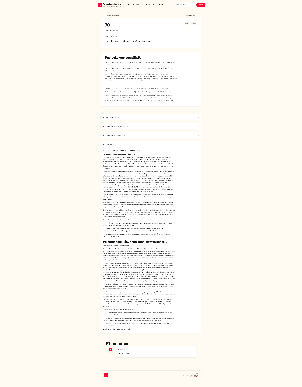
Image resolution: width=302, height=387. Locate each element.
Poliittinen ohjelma (151, 5)
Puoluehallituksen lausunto (115, 135)
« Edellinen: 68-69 (113, 15)
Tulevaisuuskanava (112, 4)
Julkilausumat (140, 5)
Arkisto (161, 5)
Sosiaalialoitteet (112, 30)
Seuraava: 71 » (190, 15)
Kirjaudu (201, 5)
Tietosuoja (194, 373)
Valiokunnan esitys (112, 117)
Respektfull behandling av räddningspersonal (131, 41)
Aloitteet (131, 5)
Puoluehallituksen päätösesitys (116, 126)
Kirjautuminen (194, 376)
